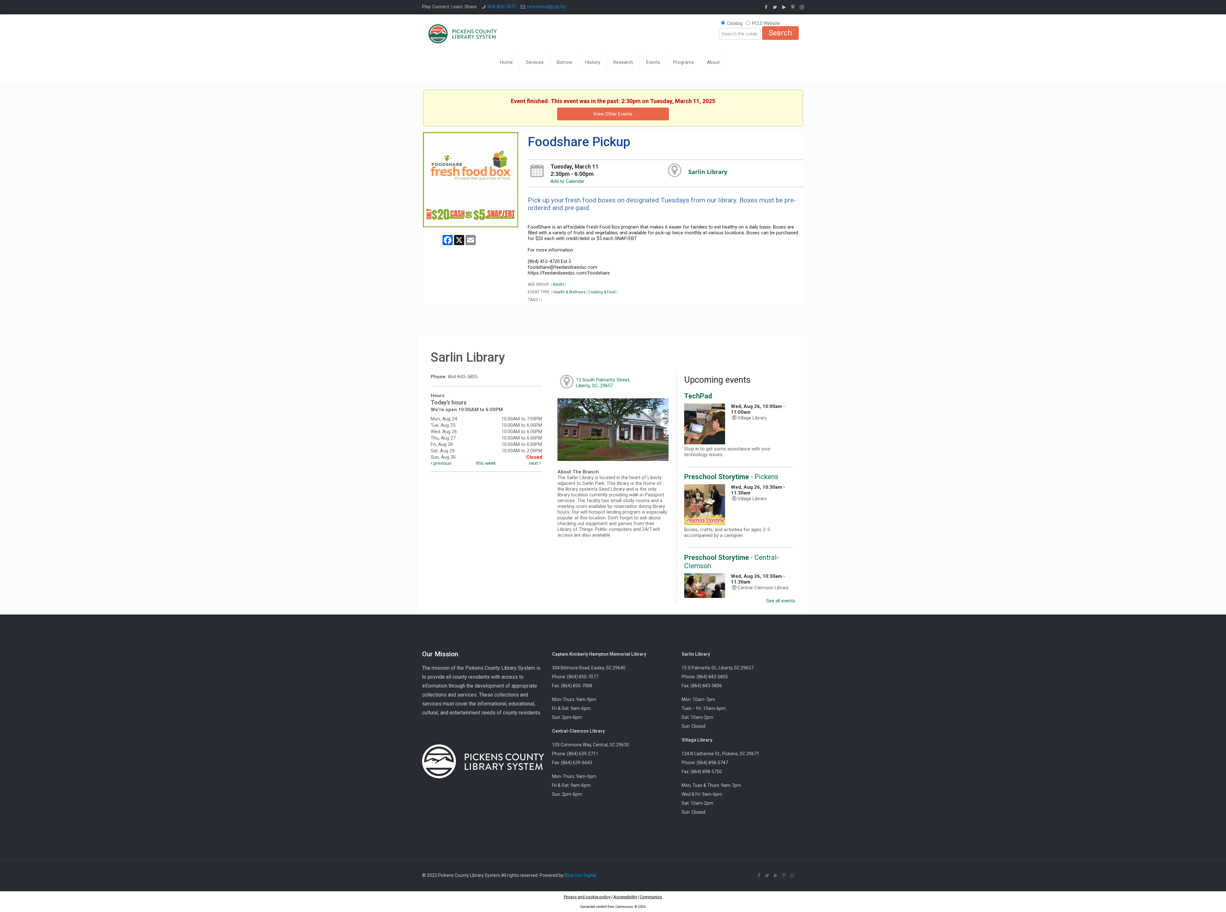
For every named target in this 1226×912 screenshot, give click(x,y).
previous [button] (441, 463)
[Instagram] (802, 7)
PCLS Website (766, 23)
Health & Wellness (569, 292)
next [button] (534, 463)
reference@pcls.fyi (546, 6)
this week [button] (486, 463)
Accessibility (625, 896)
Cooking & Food (602, 292)
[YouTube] (784, 7)
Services (535, 62)
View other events (612, 114)
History (592, 62)
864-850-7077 (502, 6)
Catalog (735, 23)
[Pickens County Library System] (462, 33)
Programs (683, 62)
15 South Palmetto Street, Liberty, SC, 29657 (603, 382)
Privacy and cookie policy (587, 896)
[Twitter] (775, 7)
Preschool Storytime (731, 477)
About (713, 62)
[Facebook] (766, 7)
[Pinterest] (793, 7)
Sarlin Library (707, 172)
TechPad (698, 396)
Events (653, 62)
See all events (780, 601)
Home (506, 62)
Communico (651, 896)
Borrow (564, 62)
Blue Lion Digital (580, 875)
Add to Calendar (567, 181)
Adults (558, 284)
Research (623, 62)
